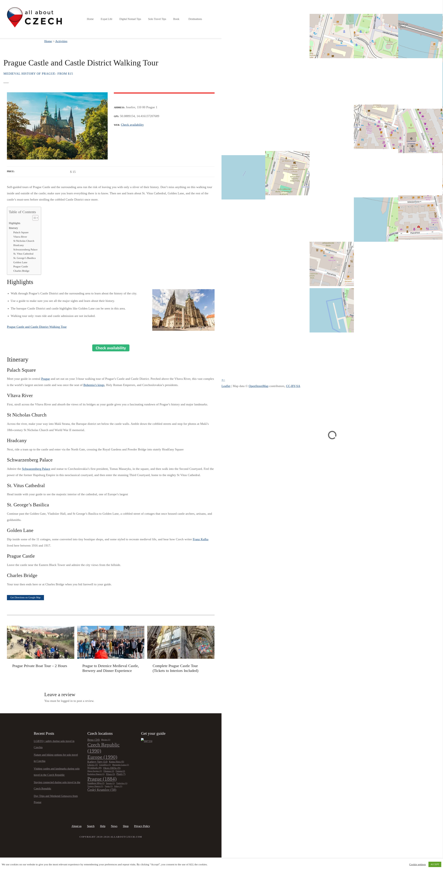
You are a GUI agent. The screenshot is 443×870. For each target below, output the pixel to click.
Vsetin (109, 786)
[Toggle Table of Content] (34, 218)
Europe (102, 757)
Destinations (195, 18)
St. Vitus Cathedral (23, 253)
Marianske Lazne (120, 765)
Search (90, 826)
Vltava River (20, 236)
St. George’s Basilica (24, 258)
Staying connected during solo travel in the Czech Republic (57, 785)
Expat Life (106, 18)
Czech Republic (103, 747)
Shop (126, 826)
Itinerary (13, 228)
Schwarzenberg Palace (25, 249)
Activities (61, 41)
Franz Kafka (200, 539)
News (114, 826)
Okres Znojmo (94, 771)
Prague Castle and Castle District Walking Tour (37, 327)
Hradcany (18, 245)
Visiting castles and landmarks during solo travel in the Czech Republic (57, 771)
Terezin (110, 783)
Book (176, 18)
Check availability (132, 124)
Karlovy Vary (97, 761)
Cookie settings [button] (417, 864)
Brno (93, 740)
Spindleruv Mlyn (95, 783)
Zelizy (118, 786)
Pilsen (110, 774)
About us (76, 826)
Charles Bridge (21, 270)
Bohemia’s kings (93, 385)
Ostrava (120, 771)
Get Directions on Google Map (25, 597)
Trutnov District (95, 786)
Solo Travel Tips (157, 18)
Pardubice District (96, 774)
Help (102, 826)
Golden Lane (20, 262)
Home (90, 18)
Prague (45, 378)
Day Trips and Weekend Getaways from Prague (56, 799)
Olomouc (108, 771)
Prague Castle (20, 266)
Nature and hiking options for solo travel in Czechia (56, 757)
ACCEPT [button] (435, 864)
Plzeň (120, 774)
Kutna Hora (116, 761)
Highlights (14, 223)
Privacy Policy (142, 826)
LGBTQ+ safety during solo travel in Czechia (54, 744)
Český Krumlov (101, 790)
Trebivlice (121, 783)
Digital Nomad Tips (130, 18)
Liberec (92, 765)
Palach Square (21, 232)
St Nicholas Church (23, 240)
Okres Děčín (111, 768)
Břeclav (105, 740)
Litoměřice (105, 765)
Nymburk (94, 767)
